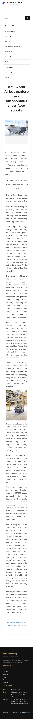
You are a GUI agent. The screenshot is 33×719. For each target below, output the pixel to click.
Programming (9, 67)
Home (5, 669)
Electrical (8, 36)
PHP (6, 62)
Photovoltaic (9, 57)
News (4, 677)
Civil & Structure (10, 31)
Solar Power (9, 72)
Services (5, 671)
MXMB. (28, 712)
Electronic (8, 41)
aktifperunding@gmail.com (19, 692)
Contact (5, 682)
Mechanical (8, 51)
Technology (9, 77)
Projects (5, 674)
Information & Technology (13, 46)
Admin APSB (13, 180)
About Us (6, 680)
